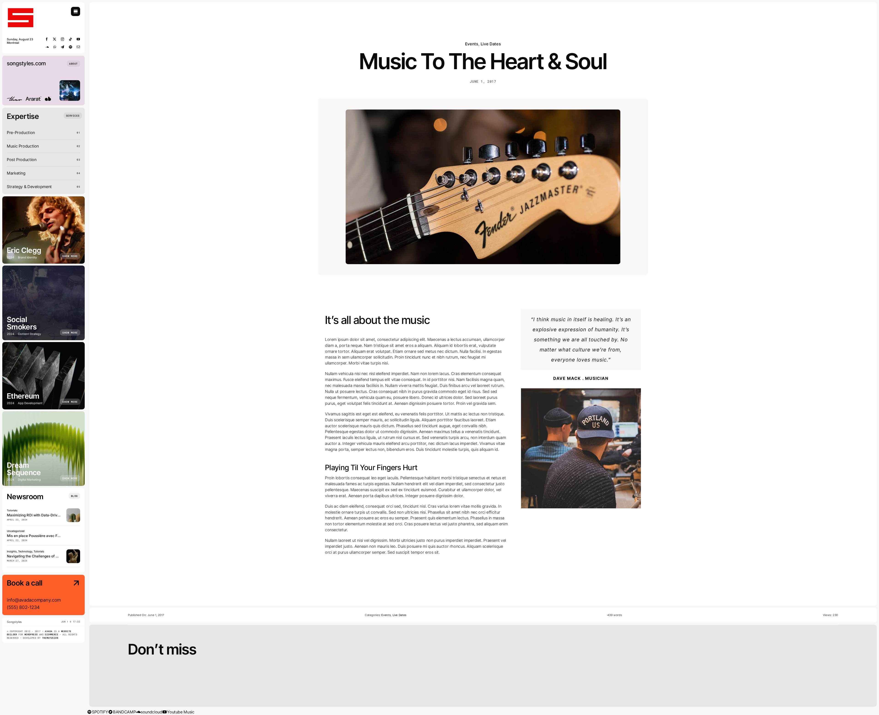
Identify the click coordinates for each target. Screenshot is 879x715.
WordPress (31, 634)
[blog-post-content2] (581, 390)
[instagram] (62, 39)
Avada (48, 631)
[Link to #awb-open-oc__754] (75, 11)
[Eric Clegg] (43, 230)
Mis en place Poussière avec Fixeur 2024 (41, 536)
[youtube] (78, 39)
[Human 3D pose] (73, 551)
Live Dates (491, 43)
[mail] (78, 47)
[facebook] (47, 39)
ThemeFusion (50, 637)
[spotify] (70, 47)
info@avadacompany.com (34, 600)
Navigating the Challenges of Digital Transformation (49, 556)
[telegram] (62, 47)
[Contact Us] (72, 595)
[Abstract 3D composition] (73, 510)
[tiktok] (70, 39)
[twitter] (54, 39)
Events (471, 43)
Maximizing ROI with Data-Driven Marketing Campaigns (53, 515)
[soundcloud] (47, 47)
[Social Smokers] (43, 303)
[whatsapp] (54, 47)
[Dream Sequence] (43, 448)
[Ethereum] (43, 375)
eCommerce (51, 634)
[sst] (20, 8)
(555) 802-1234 (23, 607)
